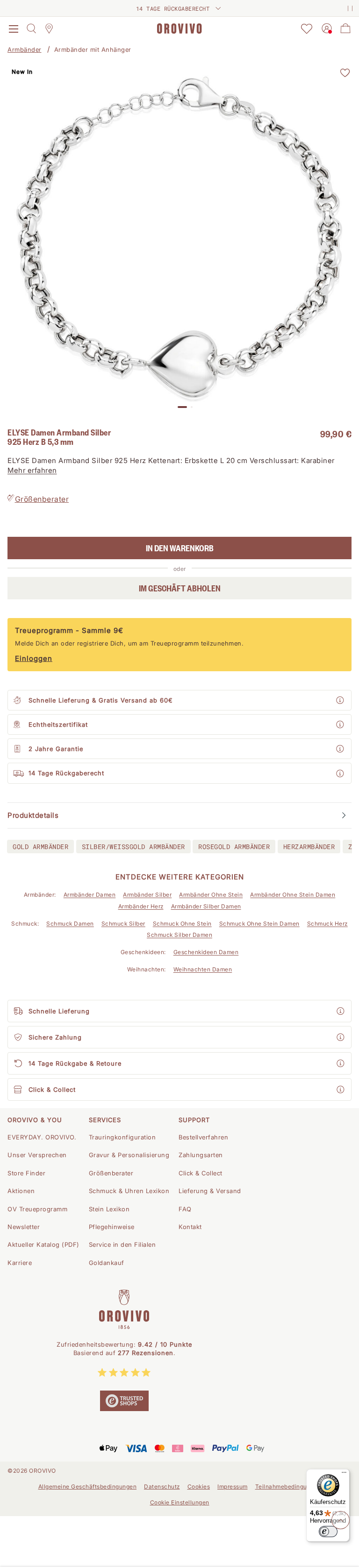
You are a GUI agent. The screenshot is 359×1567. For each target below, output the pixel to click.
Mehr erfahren (32, 470)
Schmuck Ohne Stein (182, 923)
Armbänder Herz (141, 906)
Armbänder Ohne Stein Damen (292, 894)
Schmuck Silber (123, 923)
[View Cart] (345, 28)
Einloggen (33, 658)
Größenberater (42, 499)
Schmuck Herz (327, 923)
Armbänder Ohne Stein (211, 894)
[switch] (328, 1531)
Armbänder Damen (90, 894)
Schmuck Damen (70, 923)
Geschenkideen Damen (206, 952)
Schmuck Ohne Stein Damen (259, 923)
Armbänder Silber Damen (206, 906)
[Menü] (344, 1474)
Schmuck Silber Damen (179, 934)
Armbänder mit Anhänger (92, 49)
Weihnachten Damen (202, 969)
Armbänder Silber (147, 894)
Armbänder (24, 49)
